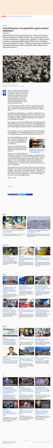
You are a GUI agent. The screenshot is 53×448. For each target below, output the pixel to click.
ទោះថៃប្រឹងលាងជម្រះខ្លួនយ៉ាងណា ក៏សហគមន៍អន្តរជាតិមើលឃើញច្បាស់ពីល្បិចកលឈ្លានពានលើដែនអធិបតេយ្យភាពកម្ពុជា (26, 390)
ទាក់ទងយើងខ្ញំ (40, 442)
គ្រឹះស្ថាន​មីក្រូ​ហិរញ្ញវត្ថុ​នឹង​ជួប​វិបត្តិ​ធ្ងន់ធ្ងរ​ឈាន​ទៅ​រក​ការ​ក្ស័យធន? (42, 339)
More (49, 245)
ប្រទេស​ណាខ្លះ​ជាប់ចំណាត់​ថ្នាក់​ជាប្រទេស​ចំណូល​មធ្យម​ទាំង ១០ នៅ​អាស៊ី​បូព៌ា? (10, 310)
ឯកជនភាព (43, 442)
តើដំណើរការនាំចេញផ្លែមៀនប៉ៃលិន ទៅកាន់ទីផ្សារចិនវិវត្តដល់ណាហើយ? (10, 258)
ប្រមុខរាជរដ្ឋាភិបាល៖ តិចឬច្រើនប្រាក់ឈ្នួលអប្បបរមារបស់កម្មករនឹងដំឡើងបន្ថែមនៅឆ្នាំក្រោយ (26, 311)
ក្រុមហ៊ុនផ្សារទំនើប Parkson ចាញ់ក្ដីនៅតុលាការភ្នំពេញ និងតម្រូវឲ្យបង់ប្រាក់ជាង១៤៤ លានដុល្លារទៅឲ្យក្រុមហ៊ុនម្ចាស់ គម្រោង (26, 360)
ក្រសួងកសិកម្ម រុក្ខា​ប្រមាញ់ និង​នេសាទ (11, 86)
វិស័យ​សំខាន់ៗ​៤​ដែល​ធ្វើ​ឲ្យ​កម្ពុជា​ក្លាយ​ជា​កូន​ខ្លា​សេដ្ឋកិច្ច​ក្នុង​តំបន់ (42, 358)
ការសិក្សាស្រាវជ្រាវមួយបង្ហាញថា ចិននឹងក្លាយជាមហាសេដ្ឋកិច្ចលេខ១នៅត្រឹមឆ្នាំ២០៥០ (26, 412)
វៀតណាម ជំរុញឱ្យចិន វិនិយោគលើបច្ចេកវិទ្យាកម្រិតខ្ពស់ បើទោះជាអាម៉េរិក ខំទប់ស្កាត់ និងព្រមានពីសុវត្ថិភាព (10, 413)
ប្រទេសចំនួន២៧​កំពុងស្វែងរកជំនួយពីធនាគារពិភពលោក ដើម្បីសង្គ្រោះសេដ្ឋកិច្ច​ (42, 310)
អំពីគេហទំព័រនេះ (35, 442)
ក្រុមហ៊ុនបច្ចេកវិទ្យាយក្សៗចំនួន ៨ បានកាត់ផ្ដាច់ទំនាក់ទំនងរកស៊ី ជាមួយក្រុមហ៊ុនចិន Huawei (26, 288)
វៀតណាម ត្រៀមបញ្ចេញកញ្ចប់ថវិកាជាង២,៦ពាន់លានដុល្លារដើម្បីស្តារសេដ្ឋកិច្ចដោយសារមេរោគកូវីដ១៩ (42, 288)
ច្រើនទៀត (49, 326)
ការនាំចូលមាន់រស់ (22, 86)
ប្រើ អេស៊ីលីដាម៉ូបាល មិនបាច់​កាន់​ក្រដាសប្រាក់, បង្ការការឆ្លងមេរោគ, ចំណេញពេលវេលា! (13, 231)
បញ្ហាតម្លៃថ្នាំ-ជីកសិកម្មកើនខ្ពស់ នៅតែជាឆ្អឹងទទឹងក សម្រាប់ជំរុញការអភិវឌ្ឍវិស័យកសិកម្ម (42, 259)
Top (27, 440)
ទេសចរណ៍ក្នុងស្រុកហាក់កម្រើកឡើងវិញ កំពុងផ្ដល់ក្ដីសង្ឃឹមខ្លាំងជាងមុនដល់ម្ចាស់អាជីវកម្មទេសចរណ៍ (38, 231)
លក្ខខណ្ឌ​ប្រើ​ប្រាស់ (48, 442)
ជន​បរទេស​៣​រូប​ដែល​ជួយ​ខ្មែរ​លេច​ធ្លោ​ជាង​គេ (26, 339)
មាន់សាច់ (18, 86)
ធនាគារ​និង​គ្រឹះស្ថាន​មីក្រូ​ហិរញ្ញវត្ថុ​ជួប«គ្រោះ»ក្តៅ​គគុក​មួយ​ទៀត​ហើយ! (9, 339)
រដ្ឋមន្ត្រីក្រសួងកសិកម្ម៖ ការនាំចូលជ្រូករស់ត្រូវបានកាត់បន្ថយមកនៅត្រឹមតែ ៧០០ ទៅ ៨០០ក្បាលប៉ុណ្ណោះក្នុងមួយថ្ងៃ (37, 151)
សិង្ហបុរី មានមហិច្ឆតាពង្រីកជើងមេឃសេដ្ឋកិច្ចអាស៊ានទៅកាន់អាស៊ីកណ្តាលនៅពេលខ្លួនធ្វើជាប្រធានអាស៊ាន (41, 412)
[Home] (4, 16)
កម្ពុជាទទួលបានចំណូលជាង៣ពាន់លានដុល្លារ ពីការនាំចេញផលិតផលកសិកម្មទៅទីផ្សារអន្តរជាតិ (26, 259)
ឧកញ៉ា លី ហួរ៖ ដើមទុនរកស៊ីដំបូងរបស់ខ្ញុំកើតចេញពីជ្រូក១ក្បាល (10, 358)
